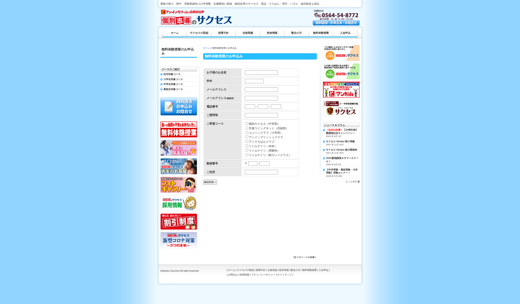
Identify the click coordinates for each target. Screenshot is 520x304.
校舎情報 (272, 32)
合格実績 (248, 32)
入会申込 (345, 32)
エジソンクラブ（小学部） (266, 132)
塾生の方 (296, 32)
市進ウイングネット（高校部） (269, 128)
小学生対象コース (173, 79)
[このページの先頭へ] (305, 257)
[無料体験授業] (178, 123)
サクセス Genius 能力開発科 (341, 149)
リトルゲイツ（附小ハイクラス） (270, 155)
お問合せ (233, 274)
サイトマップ (284, 274)
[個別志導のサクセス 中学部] (341, 64)
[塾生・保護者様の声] (178, 141)
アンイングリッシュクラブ (266, 137)
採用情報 (244, 274)
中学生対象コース (173, 84)
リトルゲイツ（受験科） (264, 150)
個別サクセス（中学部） (264, 123)
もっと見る (351, 181)
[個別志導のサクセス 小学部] (341, 46)
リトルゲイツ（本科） (263, 146)
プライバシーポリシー (263, 274)
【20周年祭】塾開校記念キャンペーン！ (342, 131)
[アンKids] (341, 83)
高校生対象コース (173, 89)
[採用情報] (178, 196)
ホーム (206, 48)
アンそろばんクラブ (261, 141)
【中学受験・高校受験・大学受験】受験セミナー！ (342, 171)
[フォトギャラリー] (178, 178)
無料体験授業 (321, 32)
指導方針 (223, 32)
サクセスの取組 (199, 32)
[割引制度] (178, 215)
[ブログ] (178, 159)
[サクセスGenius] (341, 101)
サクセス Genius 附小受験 (340, 141)
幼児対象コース (172, 74)
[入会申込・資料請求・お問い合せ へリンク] (336, 24)
